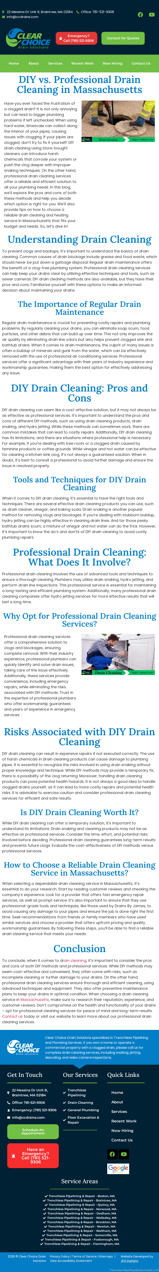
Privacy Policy (60, 1256)
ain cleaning (75, 960)
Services (55, 63)
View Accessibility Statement (71, 1261)
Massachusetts (34, 999)
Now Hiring (112, 63)
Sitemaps (106, 1256)
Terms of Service (84, 1256)
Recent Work (82, 63)
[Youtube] (152, 14)
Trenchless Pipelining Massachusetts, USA (134, 1270)
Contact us (12, 1016)
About (33, 63)
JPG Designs (129, 1261)
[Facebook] (140, 14)
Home (14, 63)
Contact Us (141, 63)
